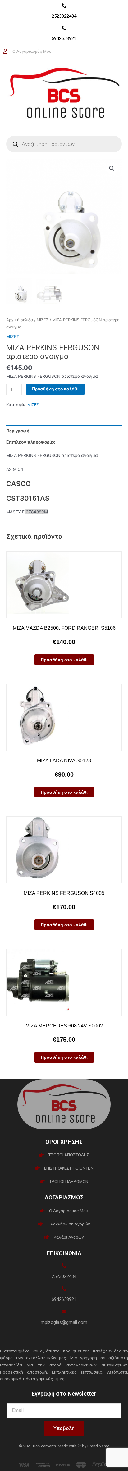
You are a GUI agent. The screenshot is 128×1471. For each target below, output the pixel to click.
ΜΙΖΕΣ (42, 320)
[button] (111, 168)
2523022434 (64, 16)
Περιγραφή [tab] (18, 430)
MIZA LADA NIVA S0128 (64, 760)
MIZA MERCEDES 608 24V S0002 (64, 1025)
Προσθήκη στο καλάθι (55, 388)
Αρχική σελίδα (19, 320)
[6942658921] (64, 28)
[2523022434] (64, 5)
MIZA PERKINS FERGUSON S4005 (64, 893)
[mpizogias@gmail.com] (64, 1311)
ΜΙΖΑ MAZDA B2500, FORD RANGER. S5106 (64, 628)
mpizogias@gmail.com (64, 1322)
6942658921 (64, 38)
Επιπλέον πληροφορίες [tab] (31, 442)
